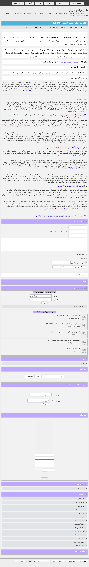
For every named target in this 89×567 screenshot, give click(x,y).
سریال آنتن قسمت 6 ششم (69, 186)
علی (82, 27)
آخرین (52, 312)
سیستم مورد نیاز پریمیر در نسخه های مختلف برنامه (64, 341)
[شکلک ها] (84, 258)
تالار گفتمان (62, 3)
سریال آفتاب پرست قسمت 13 (68, 147)
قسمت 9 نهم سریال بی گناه (15, 125)
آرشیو (30, 3)
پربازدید (45, 312)
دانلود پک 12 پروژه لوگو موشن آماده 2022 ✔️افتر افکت (62, 325)
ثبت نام (49, 3)
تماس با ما (18, 3)
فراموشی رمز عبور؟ (77, 306)
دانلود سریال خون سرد (72, 349)
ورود (39, 3)
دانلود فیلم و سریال (78, 10)
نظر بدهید (38, 27)
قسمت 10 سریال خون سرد (69, 62)
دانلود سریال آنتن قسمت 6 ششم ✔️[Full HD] (70, 23)
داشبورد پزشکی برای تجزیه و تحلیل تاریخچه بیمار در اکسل (54, 216)
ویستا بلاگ (20, 561)
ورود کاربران (50, 292)
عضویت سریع (38, 292)
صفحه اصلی (76, 3)
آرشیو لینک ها (80, 488)
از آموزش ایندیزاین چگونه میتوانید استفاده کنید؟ (64, 333)
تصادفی (37, 312)
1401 (82, 363)
